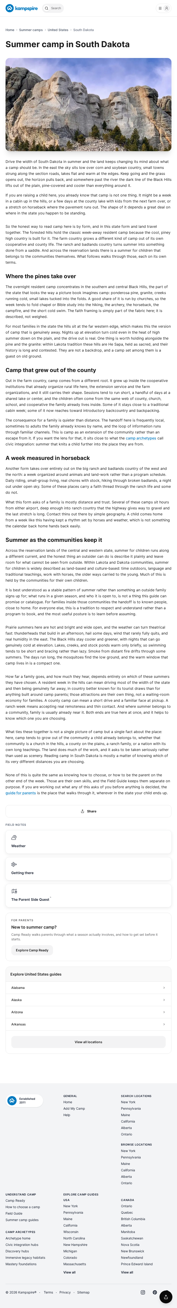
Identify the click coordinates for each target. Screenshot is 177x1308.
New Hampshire (75, 1245)
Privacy (65, 1292)
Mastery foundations (21, 1264)
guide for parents (21, 793)
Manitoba (128, 1232)
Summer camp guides (22, 1220)
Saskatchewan (132, 1238)
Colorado (70, 1257)
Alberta (126, 1128)
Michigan (70, 1251)
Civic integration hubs (22, 1245)
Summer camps (31, 30)
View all (69, 1272)
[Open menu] (163, 8)
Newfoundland (132, 1257)
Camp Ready (15, 1200)
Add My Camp (74, 1108)
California (128, 1121)
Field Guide (14, 1213)
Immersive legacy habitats (25, 1257)
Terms (48, 1292)
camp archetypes (141, 438)
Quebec (127, 1212)
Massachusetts (74, 1264)
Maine (125, 1115)
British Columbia (133, 1219)
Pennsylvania (131, 1108)
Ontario (126, 1134)
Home (10, 30)
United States (58, 30)
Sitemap (83, 1292)
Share (91, 811)
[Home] (22, 8)
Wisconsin (70, 1232)
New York (128, 1102)
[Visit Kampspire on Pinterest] (154, 1292)
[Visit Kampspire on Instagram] (143, 1292)
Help (66, 1115)
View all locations (88, 1042)
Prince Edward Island (137, 1264)
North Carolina (74, 1238)
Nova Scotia (130, 1245)
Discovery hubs (17, 1251)
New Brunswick (132, 1251)
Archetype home (18, 1238)
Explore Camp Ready (32, 950)
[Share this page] (165, 1297)
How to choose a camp (23, 1207)
